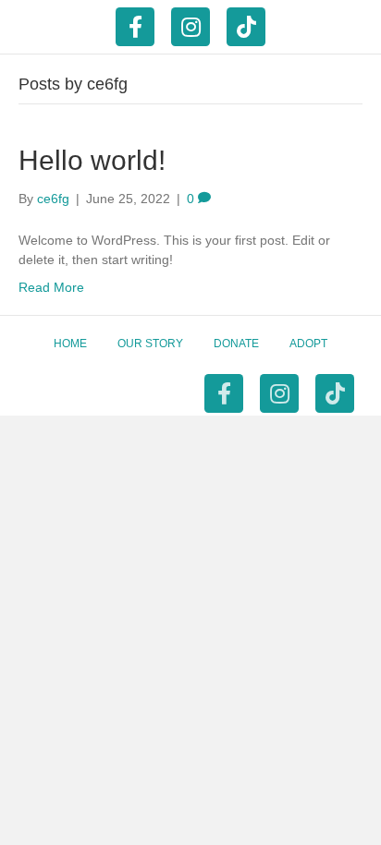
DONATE (236, 343)
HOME (70, 343)
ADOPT (308, 343)
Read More (51, 287)
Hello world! (92, 160)
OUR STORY (150, 343)
